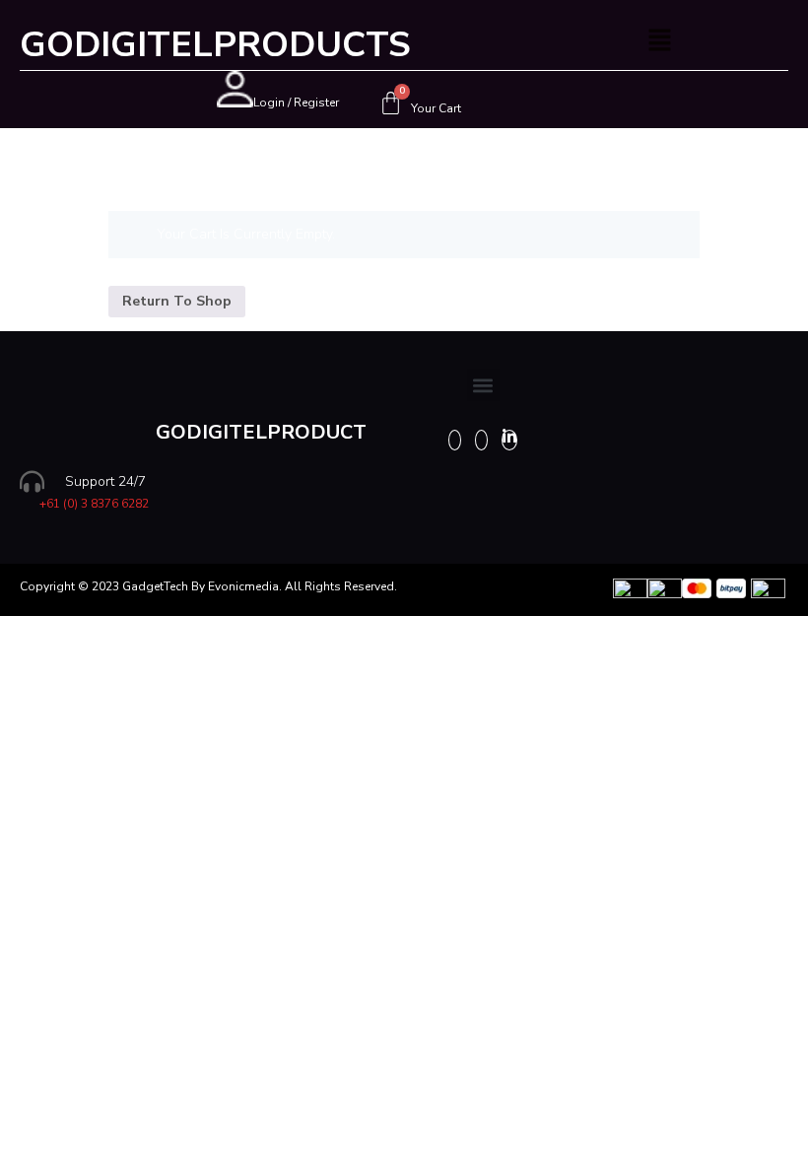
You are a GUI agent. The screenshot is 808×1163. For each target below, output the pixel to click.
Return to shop (177, 301)
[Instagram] (481, 440)
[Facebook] (454, 440)
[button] (660, 41)
